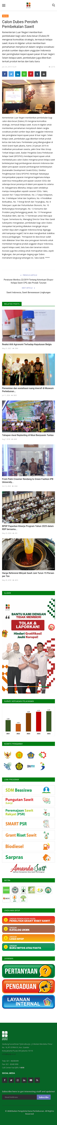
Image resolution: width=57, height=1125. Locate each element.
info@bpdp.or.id (9, 1054)
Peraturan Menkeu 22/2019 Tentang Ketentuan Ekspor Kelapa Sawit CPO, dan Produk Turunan (28, 281)
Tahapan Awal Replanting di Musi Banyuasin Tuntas (28, 435)
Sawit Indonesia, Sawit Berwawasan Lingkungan (28, 292)
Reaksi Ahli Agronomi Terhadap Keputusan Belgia (27, 344)
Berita (5, 16)
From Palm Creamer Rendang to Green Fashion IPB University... (27, 480)
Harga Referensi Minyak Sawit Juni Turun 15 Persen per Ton (28, 574)
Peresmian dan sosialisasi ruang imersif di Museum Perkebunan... (28, 390)
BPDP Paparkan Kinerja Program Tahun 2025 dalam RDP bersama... (28, 528)
